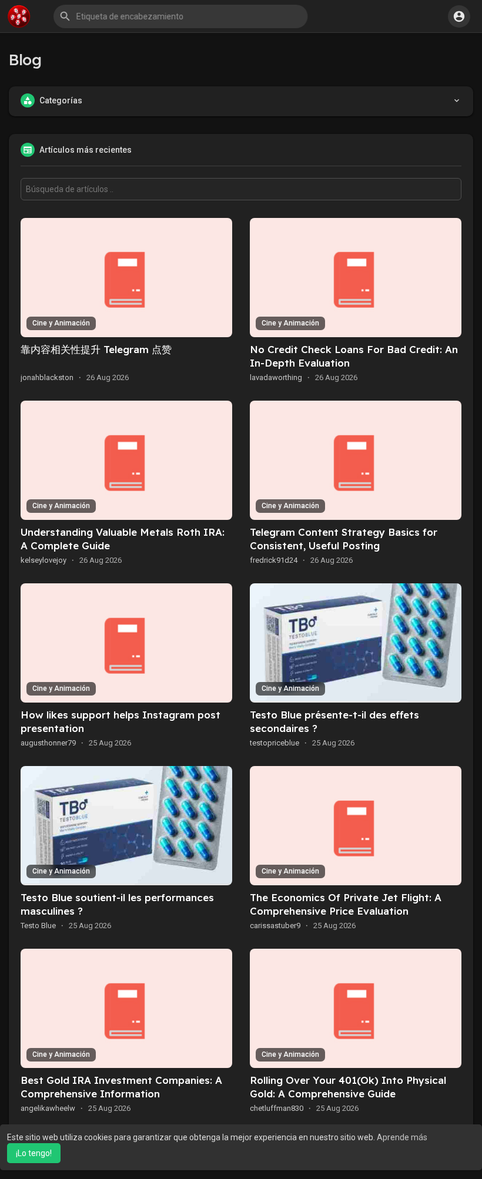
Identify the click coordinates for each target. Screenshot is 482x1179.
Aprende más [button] (402, 1137)
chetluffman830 (276, 1108)
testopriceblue (274, 742)
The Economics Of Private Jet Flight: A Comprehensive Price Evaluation (345, 904)
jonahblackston (47, 377)
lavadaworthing (276, 377)
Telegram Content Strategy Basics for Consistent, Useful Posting (343, 539)
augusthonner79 (48, 742)
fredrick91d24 (273, 560)
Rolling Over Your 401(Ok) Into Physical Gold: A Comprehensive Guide (348, 1087)
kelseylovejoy (43, 560)
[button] (181, 16)
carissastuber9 (275, 925)
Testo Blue (38, 925)
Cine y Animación (61, 323)
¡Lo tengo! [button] (34, 1153)
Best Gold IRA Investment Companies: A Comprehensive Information (121, 1087)
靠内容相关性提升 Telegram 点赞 (96, 349)
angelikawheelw (48, 1108)
